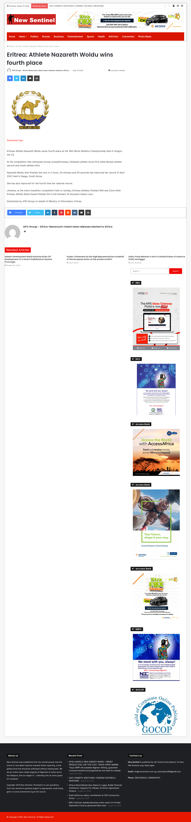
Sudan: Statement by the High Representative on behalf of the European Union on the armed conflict (95, 258)
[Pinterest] (61, 212)
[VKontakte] (74, 212)
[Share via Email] (30, 78)
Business (59, 36)
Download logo (15, 140)
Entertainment (75, 36)
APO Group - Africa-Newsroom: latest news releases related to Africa (40, 70)
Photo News (144, 36)
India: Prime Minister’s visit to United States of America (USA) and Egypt (156, 258)
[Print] (37, 78)
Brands (46, 36)
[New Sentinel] (31, 19)
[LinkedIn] (23, 78)
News (22, 36)
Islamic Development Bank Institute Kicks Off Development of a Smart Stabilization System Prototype (28, 259)
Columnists (128, 36)
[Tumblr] (54, 212)
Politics (34, 36)
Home (12, 36)
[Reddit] (68, 212)
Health (101, 36)
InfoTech (113, 36)
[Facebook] (10, 78)
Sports (90, 36)
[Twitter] (16, 78)
